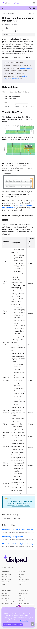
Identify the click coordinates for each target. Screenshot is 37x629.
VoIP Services (5, 596)
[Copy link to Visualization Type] (25, 112)
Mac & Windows (23, 593)
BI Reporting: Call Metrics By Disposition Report (18, 544)
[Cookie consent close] (33, 609)
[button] (33, 624)
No (19, 519)
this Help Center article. (21, 506)
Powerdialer (5, 598)
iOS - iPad (21, 601)
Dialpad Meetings (6, 577)
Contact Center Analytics (8, 601)
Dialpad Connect (6, 574)
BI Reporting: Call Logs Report (12, 537)
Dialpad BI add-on (26, 68)
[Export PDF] (7, 28)
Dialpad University (6, 603)
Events (21, 584)
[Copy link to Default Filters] (21, 87)
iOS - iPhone (22, 598)
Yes (8, 519)
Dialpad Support (6, 579)
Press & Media (23, 582)
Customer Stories (24, 579)
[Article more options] (33, 13)
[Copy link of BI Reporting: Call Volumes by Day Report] (16, 20)
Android (21, 596)
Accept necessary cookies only (13, 624)
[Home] (11, 3)
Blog (20, 577)
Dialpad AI (4, 593)
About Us (21, 574)
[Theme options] (34, 8)
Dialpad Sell (5, 582)
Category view (9, 13)
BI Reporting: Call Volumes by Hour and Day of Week (18, 529)
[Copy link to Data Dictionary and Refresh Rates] (11, 220)
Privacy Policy (24, 621)
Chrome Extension (24, 603)
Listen (18, 31)
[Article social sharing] (3, 28)
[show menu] (34, 3)
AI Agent (3, 584)
